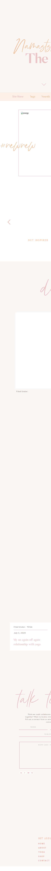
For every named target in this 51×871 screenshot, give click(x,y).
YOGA (30, 627)
